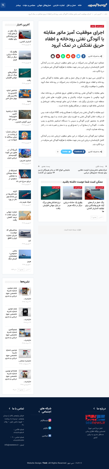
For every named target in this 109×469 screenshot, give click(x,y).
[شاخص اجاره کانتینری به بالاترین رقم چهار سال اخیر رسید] (25, 93)
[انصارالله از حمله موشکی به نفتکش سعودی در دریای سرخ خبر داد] (25, 174)
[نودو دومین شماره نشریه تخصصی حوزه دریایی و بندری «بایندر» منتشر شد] (25, 312)
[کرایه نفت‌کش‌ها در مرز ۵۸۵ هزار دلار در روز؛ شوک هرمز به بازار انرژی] (25, 194)
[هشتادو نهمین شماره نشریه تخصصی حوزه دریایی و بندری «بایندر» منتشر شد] (25, 374)
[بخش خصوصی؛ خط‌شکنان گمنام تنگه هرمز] (25, 254)
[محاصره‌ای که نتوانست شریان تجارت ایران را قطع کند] (25, 233)
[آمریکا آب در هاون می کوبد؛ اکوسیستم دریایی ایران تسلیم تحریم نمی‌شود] (25, 153)
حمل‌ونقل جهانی (44, 5)
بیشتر (18, 5)
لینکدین (45, 436)
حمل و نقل (71, 5)
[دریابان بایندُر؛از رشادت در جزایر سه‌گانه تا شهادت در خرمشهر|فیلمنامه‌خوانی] (25, 135)
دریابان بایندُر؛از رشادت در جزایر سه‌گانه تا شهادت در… (11, 136)
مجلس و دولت (29, 5)
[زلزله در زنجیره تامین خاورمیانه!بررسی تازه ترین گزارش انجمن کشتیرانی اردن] (25, 114)
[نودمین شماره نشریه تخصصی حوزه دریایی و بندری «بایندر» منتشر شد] (25, 353)
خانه (80, 5)
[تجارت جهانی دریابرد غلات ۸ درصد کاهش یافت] (25, 215)
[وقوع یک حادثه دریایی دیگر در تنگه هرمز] (72, 193)
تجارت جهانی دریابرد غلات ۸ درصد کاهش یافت (11, 216)
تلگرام (45, 428)
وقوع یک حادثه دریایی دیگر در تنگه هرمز (12, 55)
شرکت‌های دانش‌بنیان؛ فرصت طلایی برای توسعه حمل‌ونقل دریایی (92, 172)
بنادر (92, 26)
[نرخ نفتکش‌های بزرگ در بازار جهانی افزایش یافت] (50, 193)
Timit (44, 463)
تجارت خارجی (59, 5)
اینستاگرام (44, 420)
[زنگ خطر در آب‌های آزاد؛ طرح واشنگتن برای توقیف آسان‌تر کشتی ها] (94, 193)
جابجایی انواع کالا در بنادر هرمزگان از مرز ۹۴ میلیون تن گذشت (54, 172)
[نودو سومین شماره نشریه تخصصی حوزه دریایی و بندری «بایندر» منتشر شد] (25, 291)
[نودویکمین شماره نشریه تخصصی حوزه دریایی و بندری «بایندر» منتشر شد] (25, 332)
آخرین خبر (100, 26)
